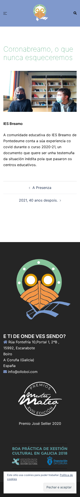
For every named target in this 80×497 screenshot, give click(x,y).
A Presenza (41, 187)
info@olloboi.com (23, 371)
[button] (75, 13)
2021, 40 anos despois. (38, 200)
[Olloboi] (40, 13)
